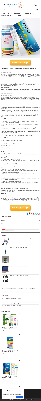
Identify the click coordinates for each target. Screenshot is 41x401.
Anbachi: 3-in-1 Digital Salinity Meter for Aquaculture (18, 247)
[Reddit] (31, 214)
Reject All (12, 396)
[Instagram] (39, 214)
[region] (13, 393)
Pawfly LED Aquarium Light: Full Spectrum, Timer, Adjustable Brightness (21, 238)
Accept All (18, 396)
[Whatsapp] (35, 214)
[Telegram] (37, 214)
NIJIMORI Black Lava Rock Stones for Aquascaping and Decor (11, 298)
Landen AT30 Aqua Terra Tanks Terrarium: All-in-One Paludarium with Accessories (23, 256)
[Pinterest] (33, 214)
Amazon (22, 288)
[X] (29, 214)
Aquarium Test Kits (7, 216)
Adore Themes (31, 399)
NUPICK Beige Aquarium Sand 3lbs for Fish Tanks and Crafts (11, 305)
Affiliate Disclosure (5, 288)
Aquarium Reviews (17, 399)
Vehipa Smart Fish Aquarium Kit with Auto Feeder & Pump (11, 303)
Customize (5, 396)
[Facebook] (27, 214)
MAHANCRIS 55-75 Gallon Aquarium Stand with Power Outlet (11, 301)
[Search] (36, 5)
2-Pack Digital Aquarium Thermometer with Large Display (19, 275)
